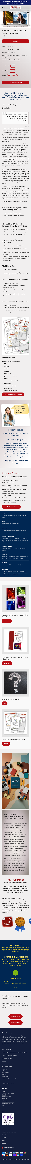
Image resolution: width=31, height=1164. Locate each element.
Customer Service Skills (14, 59)
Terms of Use (17, 1159)
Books (3, 1105)
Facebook (4, 1134)
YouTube (4, 1137)
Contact (4, 1061)
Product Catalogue (6, 1096)
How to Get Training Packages (11, 506)
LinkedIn (4, 1143)
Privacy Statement (25, 1159)
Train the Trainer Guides (7, 1103)
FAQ (4, 703)
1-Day (13, 66)
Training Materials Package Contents (12, 394)
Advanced (12, 70)
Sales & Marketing (12, 75)
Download (6, 743)
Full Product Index (15, 1022)
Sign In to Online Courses (8, 1093)
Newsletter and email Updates (9, 1132)
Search (3, 1091)
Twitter (3, 1140)
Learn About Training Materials (15, 82)
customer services (16, 145)
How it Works (6, 621)
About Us (4, 1094)
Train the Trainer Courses (8, 1102)
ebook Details (6, 663)
